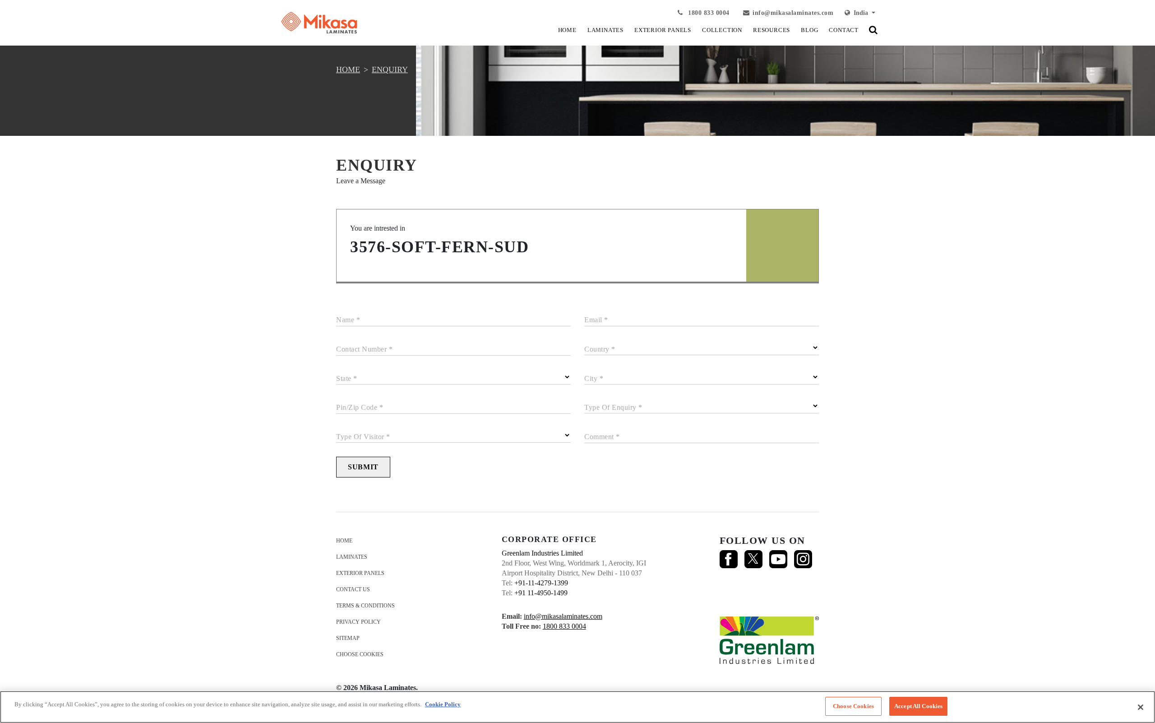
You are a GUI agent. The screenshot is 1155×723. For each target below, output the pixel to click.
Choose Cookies (359, 654)
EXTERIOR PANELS (662, 30)
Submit (363, 467)
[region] (577, 707)
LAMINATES (605, 30)
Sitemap (348, 638)
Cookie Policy (443, 704)
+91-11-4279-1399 (541, 583)
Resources (771, 30)
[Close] (1140, 707)
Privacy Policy (358, 622)
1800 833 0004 (708, 12)
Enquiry (390, 69)
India (860, 12)
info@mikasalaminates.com (793, 12)
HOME (567, 30)
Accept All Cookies (918, 706)
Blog (809, 30)
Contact (844, 30)
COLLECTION (722, 30)
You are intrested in (377, 228)
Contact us (353, 589)
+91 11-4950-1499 (541, 593)
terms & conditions (365, 605)
